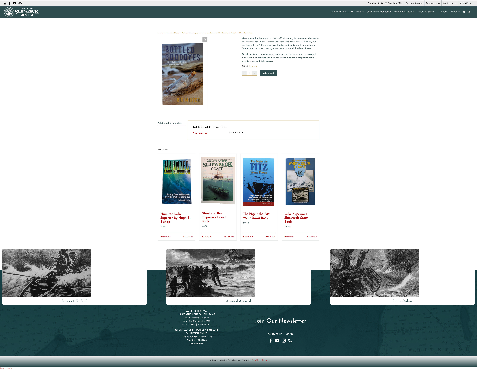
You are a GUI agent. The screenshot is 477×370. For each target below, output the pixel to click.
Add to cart (268, 73)
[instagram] (284, 341)
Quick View (189, 236)
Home (160, 33)
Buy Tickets (6, 368)
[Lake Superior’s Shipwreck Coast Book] (300, 182)
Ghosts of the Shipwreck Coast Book (214, 217)
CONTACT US (274, 334)
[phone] (290, 341)
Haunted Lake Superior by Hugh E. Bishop (175, 218)
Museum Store (172, 33)
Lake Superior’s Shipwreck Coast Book (296, 218)
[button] (469, 11)
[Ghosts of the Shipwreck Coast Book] (218, 181)
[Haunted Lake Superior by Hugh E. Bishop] (176, 182)
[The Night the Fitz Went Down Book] (259, 182)
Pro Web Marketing (259, 360)
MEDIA (289, 334)
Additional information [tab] (170, 123)
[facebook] (271, 341)
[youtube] (277, 341)
